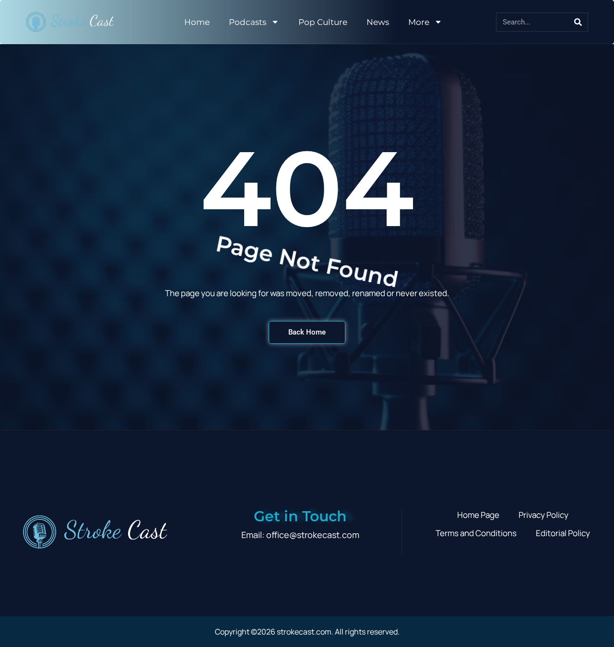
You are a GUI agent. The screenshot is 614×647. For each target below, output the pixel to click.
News (377, 22)
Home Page (478, 514)
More (418, 22)
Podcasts (247, 22)
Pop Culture (322, 22)
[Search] (578, 22)
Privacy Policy (543, 514)
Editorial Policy (563, 533)
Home (197, 22)
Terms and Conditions (476, 533)
